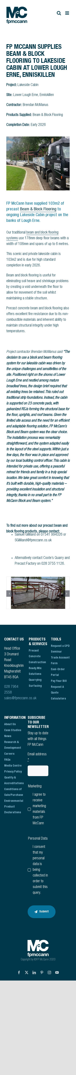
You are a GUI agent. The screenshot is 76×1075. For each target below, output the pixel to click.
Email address (37, 757)
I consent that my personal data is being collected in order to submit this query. (40, 870)
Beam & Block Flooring (38, 209)
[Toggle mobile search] (59, 13)
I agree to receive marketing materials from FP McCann (39, 809)
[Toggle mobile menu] (67, 13)
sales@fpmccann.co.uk (20, 698)
